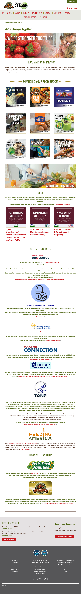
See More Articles (9, 539)
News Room (15, 571)
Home (2, 13)
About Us (15, 560)
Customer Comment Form (40, 565)
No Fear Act (15, 567)
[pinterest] (42, 579)
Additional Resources (40, 571)
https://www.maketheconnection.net (40, 359)
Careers (15, 565)
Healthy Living (37, 13)
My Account (43, 17)
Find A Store (73, 8)
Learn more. (40, 316)
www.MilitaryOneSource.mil (50, 262)
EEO (65, 569)
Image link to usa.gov (36, 554)
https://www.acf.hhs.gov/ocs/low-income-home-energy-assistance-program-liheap (42, 376)
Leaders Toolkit (15, 569)
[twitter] (40, 579)
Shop (9, 13)
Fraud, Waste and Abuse (65, 565)
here (20, 73)
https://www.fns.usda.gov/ (62, 204)
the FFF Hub (34, 473)
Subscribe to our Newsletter (64, 536)
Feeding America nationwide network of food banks (22, 443)
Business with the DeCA (40, 567)
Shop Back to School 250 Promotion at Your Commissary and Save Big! (23, 527)
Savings (17, 13)
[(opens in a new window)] (16, 150)
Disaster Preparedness (64, 562)
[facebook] (34, 579)
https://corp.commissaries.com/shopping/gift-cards (57, 503)
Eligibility (26, 13)
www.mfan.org (40, 332)
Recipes (47, 13)
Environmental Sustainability (65, 560)
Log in (4, 585)
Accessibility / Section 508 (40, 560)
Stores (67, 13)
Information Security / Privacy (40, 562)
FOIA (65, 567)
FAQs (65, 571)
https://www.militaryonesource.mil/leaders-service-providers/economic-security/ (39, 279)
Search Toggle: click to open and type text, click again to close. (73, 13)
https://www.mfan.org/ (53, 340)
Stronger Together (30, 17)
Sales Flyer (72, 1)
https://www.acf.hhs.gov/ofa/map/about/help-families (39, 424)
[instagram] (37, 579)
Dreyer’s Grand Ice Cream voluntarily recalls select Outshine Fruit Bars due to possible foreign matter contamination (25, 532)
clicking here (25, 449)
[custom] (47, 579)
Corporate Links (40, 573)
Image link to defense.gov (44, 554)
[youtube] (45, 579)
